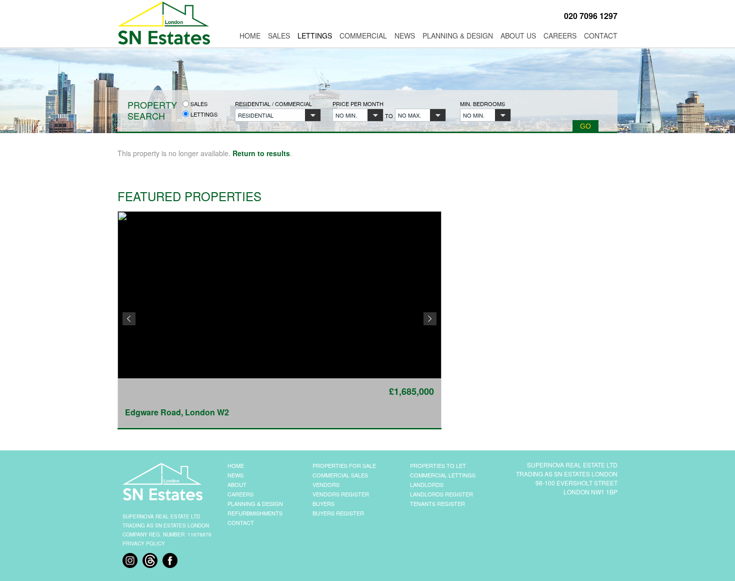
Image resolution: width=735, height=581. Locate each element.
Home (250, 35)
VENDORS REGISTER (340, 494)
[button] (278, 115)
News (404, 35)
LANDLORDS (427, 484)
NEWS (236, 475)
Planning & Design (457, 35)
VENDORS (326, 484)
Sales (279, 35)
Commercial (363, 35)
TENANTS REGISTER (437, 503)
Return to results (261, 153)
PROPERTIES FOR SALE (344, 465)
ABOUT (237, 484)
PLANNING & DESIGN (255, 503)
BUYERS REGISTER (338, 513)
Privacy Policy (143, 543)
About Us (518, 35)
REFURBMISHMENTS (255, 513)
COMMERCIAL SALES (340, 475)
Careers (560, 35)
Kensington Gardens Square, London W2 (208, 412)
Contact (601, 35)
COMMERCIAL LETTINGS (443, 475)
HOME (236, 465)
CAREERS (241, 494)
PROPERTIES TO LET (438, 465)
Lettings (315, 35)
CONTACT (241, 522)
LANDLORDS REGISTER (441, 494)
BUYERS (323, 503)
